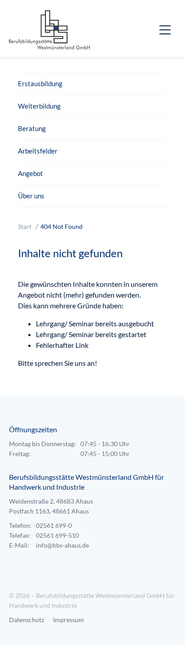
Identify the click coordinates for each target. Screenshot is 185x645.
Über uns (31, 196)
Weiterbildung (39, 106)
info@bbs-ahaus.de (62, 545)
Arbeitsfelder (37, 151)
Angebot (30, 173)
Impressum (68, 619)
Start (24, 226)
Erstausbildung (40, 83)
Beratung (32, 128)
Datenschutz (26, 619)
